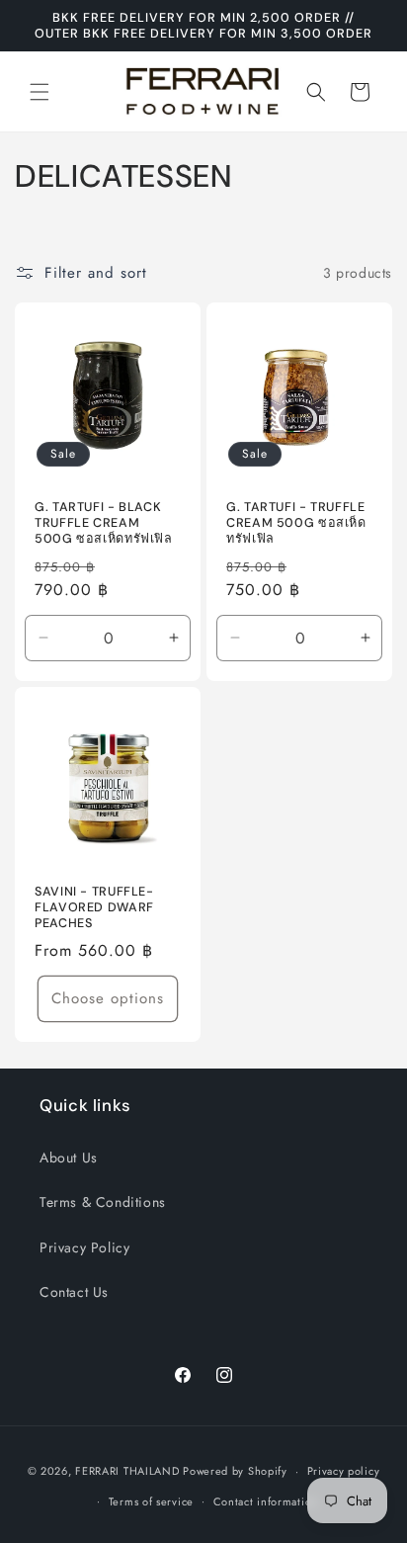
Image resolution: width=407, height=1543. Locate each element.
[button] (39, 92)
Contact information (265, 1501)
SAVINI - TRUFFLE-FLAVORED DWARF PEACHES (94, 907)
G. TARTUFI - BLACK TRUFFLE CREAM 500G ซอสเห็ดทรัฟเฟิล (104, 523)
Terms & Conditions (103, 1202)
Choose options (107, 998)
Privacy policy (343, 1471)
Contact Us (74, 1292)
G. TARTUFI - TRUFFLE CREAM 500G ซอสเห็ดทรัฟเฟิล (296, 523)
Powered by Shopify (235, 1471)
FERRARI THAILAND (127, 1471)
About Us (69, 1157)
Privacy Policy (84, 1247)
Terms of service (151, 1501)
